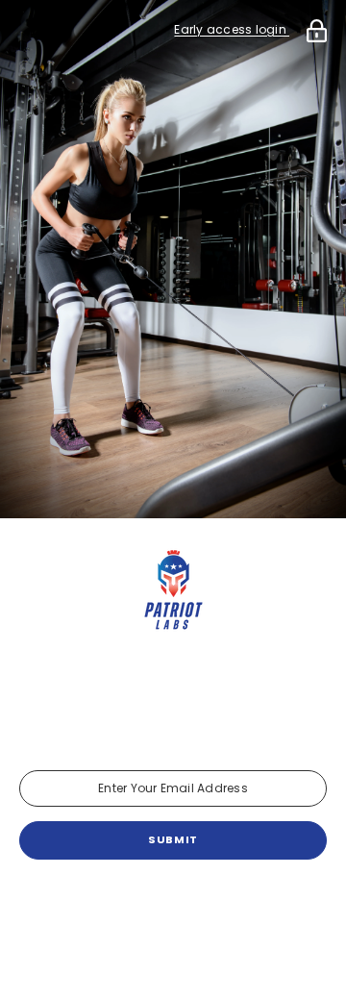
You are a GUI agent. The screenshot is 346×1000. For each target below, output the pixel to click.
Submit (172, 839)
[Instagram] (173, 909)
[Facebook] (119, 909)
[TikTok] (227, 909)
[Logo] (173, 591)
